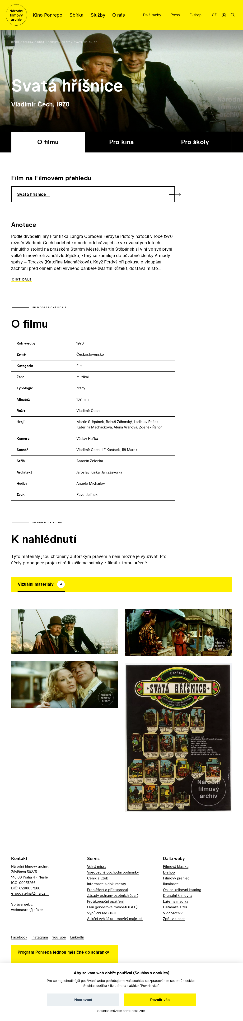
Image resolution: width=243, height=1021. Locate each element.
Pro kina (121, 142)
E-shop (196, 14)
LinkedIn (77, 937)
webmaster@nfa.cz (27, 909)
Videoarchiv (172, 913)
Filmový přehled (176, 878)
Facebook (19, 937)
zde (142, 1010)
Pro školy (195, 142)
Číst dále (22, 279)
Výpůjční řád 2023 (101, 913)
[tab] (41, 584)
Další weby (152, 14)
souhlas (138, 980)
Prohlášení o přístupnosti (107, 889)
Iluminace (171, 883)
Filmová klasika (175, 866)
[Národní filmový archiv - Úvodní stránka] (16, 15)
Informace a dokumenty (106, 883)
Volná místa (96, 866)
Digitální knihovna (177, 895)
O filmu (48, 142)
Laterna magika (175, 901)
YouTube (59, 937)
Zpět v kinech (174, 918)
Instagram (40, 937)
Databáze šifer (175, 907)
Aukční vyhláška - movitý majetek (115, 918)
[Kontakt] (223, 15)
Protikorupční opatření (105, 901)
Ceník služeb (97, 878)
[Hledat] (232, 15)
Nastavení (83, 999)
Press (176, 14)
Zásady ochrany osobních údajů (112, 895)
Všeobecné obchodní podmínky (113, 872)
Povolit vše (160, 999)
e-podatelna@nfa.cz (28, 893)
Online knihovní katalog (182, 889)
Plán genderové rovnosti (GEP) (112, 907)
